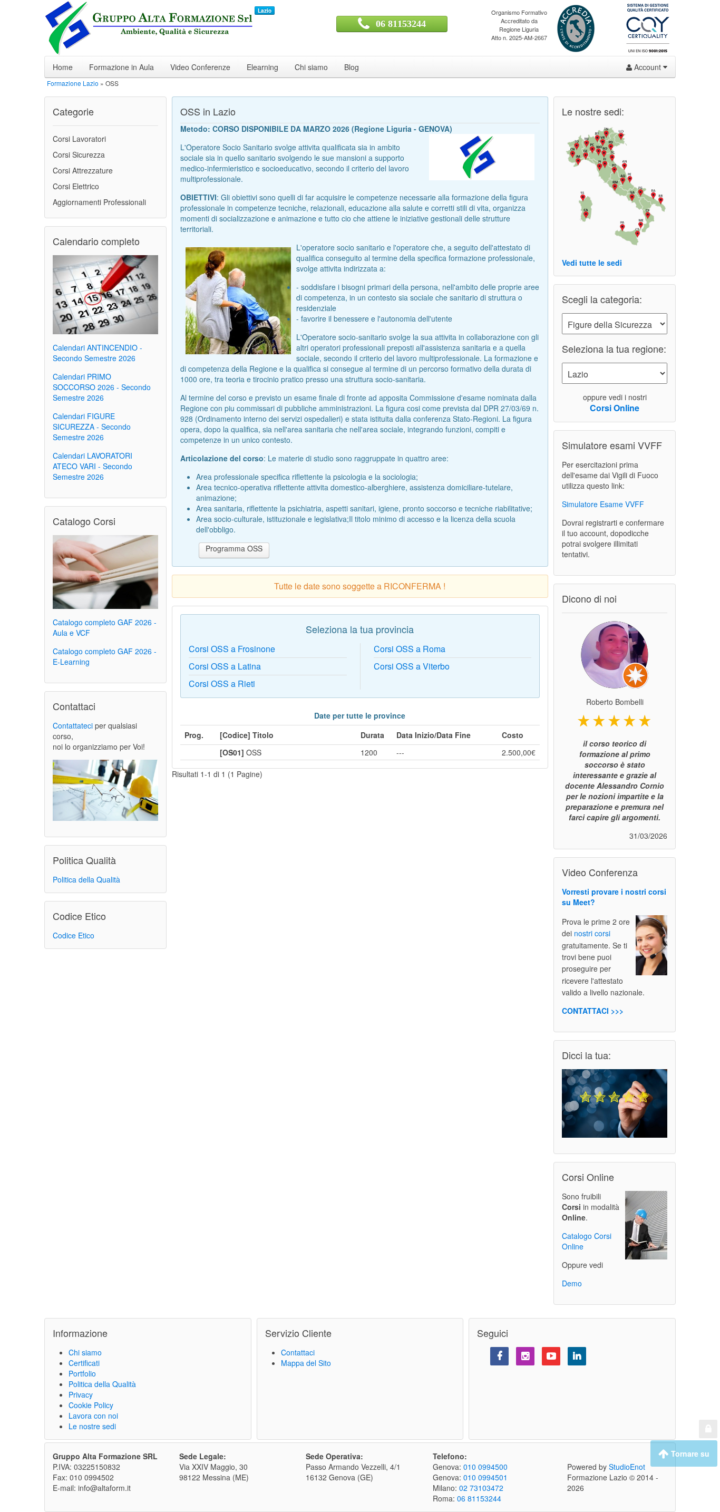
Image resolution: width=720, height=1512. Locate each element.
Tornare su (689, 1453)
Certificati (84, 1363)
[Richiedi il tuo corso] (105, 789)
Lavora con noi (93, 1415)
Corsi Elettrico (76, 186)
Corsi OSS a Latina (225, 666)
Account (647, 67)
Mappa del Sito (306, 1363)
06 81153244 (401, 23)
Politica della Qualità (86, 879)
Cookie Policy (91, 1405)
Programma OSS (234, 548)
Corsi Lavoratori (79, 138)
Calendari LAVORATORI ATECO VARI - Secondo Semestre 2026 (92, 466)
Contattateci (73, 725)
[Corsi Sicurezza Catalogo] (105, 571)
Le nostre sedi (92, 1426)
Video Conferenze (200, 67)
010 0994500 (485, 1466)
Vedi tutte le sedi (592, 262)
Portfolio (82, 1373)
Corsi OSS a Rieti (222, 683)
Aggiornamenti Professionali (99, 202)
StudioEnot (627, 1466)
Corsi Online (614, 408)
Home (63, 67)
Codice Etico (73, 935)
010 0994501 (485, 1477)
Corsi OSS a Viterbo (412, 666)
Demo (572, 1283)
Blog (351, 67)
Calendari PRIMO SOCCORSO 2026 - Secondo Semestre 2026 (102, 387)
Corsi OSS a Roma (409, 649)
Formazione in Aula (121, 67)
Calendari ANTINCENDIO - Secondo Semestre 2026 (97, 352)
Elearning (262, 67)
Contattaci (298, 1352)
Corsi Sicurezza (79, 154)
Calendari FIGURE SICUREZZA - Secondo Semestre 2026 (92, 426)
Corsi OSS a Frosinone (232, 649)
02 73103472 (481, 1487)
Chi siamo (311, 67)
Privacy (81, 1394)
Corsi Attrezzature (83, 170)
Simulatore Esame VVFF (603, 504)
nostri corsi (592, 933)
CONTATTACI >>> (593, 1010)
